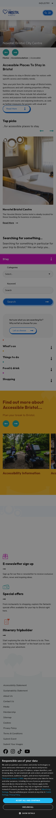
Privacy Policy (14, 795)
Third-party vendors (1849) (12, 778)
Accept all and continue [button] (28, 800)
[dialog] (28, 787)
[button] (28, 813)
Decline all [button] (27, 807)
